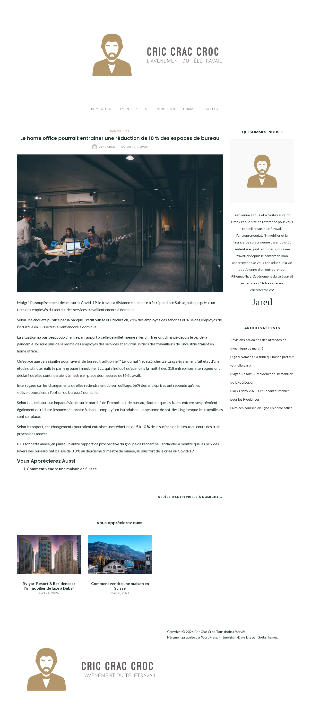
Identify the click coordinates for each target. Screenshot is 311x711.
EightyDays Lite (240, 637)
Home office (101, 109)
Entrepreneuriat (134, 109)
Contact (212, 109)
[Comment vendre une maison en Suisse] (120, 553)
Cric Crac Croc (204, 632)
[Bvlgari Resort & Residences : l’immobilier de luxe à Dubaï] (49, 553)
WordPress (209, 637)
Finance (190, 109)
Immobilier (166, 109)
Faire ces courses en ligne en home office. (261, 408)
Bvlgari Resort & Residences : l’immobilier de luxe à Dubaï (49, 585)
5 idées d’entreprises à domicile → (190, 497)
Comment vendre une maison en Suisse (62, 468)
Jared (107, 146)
